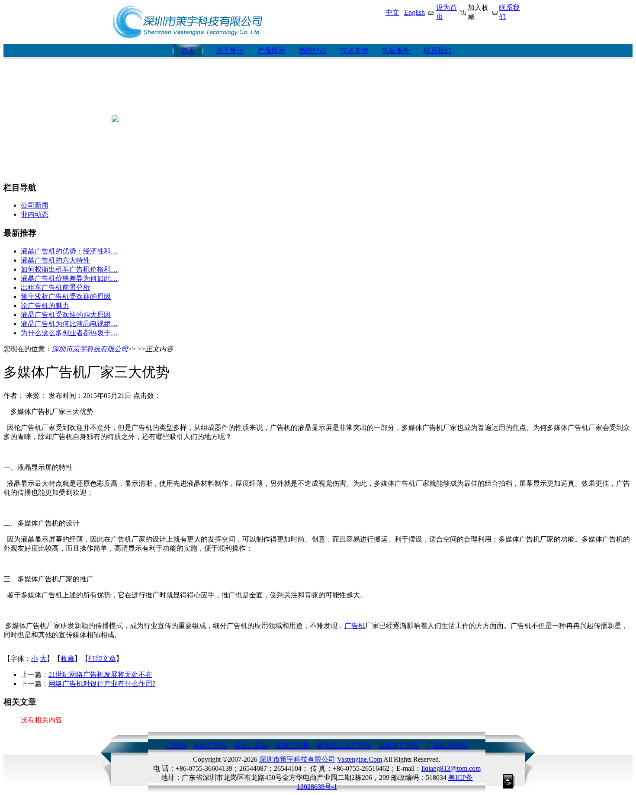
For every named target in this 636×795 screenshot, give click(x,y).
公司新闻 (34, 205)
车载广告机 (292, 745)
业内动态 (34, 214)
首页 (188, 50)
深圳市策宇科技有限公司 (90, 349)
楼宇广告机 (251, 745)
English (414, 12)
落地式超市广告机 (344, 745)
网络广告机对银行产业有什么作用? (101, 683)
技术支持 (354, 50)
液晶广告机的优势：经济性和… (69, 251)
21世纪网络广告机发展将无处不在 (100, 674)
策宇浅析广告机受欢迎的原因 (66, 296)
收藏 (67, 658)
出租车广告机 (399, 745)
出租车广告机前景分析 (55, 287)
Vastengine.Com (359, 759)
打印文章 (102, 658)
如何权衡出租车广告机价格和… (69, 269)
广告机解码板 (447, 745)
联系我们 (437, 50)
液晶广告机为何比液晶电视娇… (69, 323)
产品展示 (271, 50)
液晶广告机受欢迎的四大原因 (66, 314)
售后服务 (396, 50)
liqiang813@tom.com (451, 768)
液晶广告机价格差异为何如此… (69, 278)
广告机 (354, 625)
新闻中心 (313, 50)
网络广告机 (210, 745)
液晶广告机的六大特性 (55, 260)
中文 (392, 12)
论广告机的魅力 (45, 305)
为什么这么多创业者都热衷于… (69, 333)
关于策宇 (230, 50)
